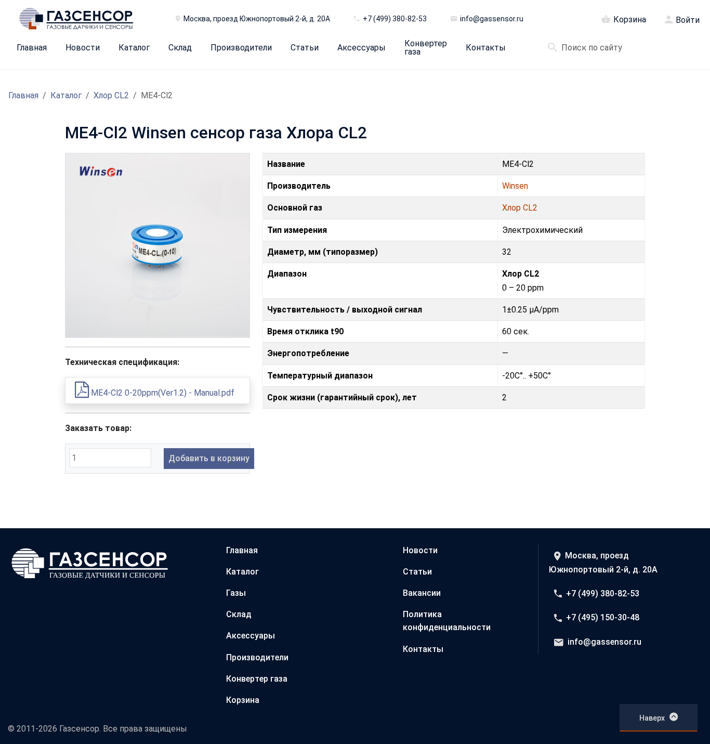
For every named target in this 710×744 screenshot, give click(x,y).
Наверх (652, 718)
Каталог (134, 48)
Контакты (486, 48)
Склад (180, 48)
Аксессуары (361, 48)
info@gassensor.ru (604, 642)
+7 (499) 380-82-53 (602, 593)
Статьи (305, 48)
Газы (236, 593)
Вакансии (422, 593)
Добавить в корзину (208, 458)
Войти (688, 20)
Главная (32, 48)
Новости (82, 48)
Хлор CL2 (111, 95)
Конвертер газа (425, 48)
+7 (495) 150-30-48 (602, 617)
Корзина (629, 19)
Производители (241, 48)
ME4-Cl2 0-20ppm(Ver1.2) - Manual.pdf (161, 393)
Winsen (515, 186)
